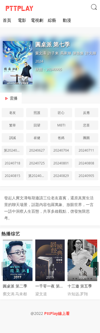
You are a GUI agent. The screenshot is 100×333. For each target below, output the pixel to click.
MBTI (61, 125)
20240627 (37, 150)
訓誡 (12, 137)
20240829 (61, 175)
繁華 (12, 125)
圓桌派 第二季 (15, 286)
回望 (37, 125)
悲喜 (86, 125)
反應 (86, 112)
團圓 (86, 137)
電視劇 (37, 20)
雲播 (14, 98)
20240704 (61, 150)
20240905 (86, 175)
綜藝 (52, 20)
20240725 (37, 163)
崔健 (37, 137)
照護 (37, 112)
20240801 (61, 163)
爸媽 (61, 137)
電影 (22, 20)
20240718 (12, 163)
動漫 (67, 20)
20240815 (12, 175)
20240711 (86, 150)
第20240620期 (14, 150)
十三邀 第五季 (80, 286)
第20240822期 (38, 175)
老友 (12, 112)
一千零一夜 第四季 (51, 286)
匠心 (61, 112)
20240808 (86, 163)
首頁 (7, 20)
